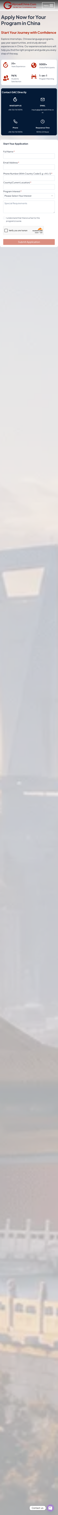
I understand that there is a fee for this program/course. (23, 219)
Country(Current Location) (17, 182)
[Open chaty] (50, 1508)
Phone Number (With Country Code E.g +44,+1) (27, 173)
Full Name (9, 151)
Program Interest (12, 191)
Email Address (11, 162)
